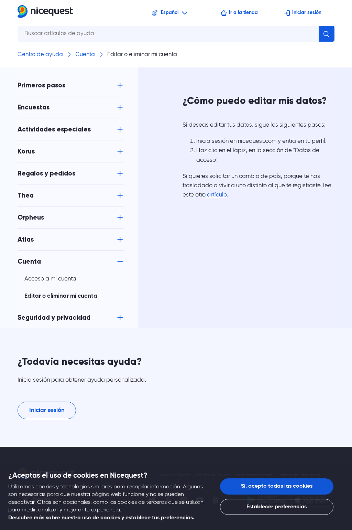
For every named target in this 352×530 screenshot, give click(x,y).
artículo (217, 195)
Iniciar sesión (306, 12)
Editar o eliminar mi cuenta (142, 54)
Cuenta (85, 54)
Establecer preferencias (276, 507)
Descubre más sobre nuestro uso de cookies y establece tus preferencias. (101, 518)
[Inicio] (45, 13)
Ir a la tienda (243, 12)
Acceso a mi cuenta (50, 279)
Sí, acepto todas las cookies (276, 486)
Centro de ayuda (40, 54)
